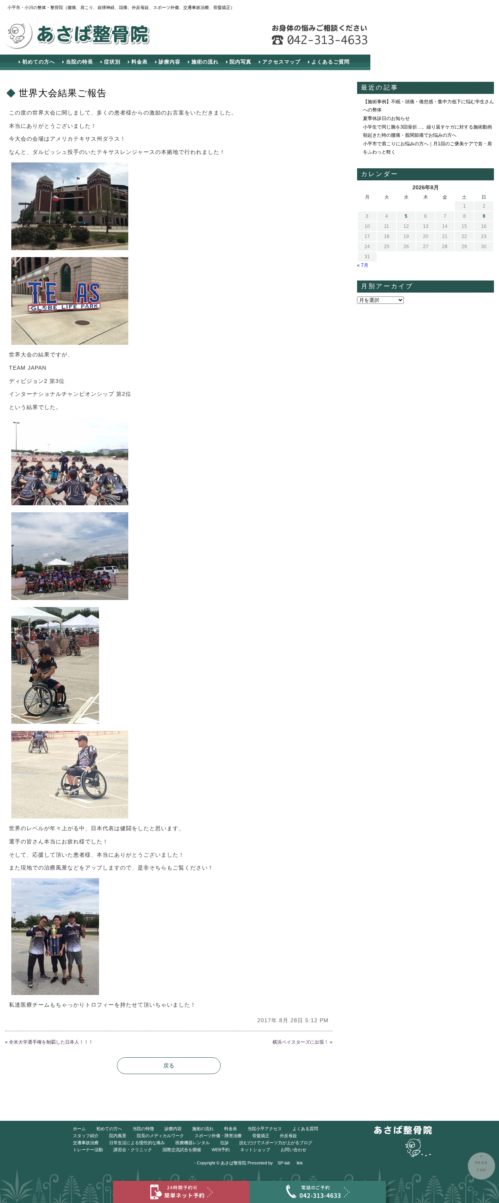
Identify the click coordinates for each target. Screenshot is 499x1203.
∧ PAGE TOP (481, 1163)
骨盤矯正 (260, 1135)
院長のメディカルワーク (160, 1135)
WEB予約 (221, 1149)
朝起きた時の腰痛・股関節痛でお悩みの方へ (410, 135)
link (300, 1163)
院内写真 (240, 62)
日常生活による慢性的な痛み (137, 1142)
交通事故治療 (86, 1142)
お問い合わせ (293, 1149)
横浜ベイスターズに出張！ (301, 1042)
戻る (168, 1065)
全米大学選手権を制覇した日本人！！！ (51, 1042)
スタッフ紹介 (86, 1135)
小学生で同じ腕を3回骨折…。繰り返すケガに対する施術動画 (427, 127)
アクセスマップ (281, 62)
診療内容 (169, 62)
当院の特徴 (143, 1128)
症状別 (112, 62)
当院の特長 (79, 62)
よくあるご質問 (330, 62)
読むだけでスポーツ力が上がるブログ (275, 1142)
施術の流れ (205, 62)
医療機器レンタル (192, 1142)
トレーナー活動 (88, 1149)
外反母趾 (288, 1135)
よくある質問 (305, 1128)
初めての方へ (38, 62)
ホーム (79, 1128)
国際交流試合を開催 (182, 1149)
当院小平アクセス (265, 1128)
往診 (224, 1142)
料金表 (139, 62)
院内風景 (117, 1135)
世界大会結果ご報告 (63, 93)
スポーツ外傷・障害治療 (218, 1135)
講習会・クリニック (132, 1149)
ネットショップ (255, 1149)
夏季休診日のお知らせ (386, 118)
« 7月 (362, 265)
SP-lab (284, 1163)
